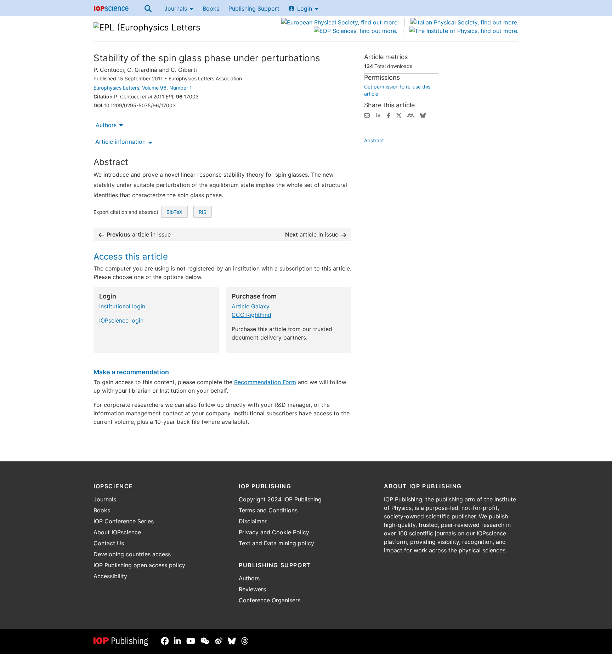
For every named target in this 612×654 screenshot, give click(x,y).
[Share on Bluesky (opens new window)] (423, 114)
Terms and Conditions (268, 510)
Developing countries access (132, 554)
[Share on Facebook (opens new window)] (388, 114)
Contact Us (109, 543)
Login (304, 8)
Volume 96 (154, 88)
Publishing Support (253, 8)
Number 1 (180, 88)
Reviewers (252, 589)
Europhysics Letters (116, 88)
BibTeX (174, 212)
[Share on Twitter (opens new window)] (399, 114)
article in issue (139, 234)
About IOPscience (117, 532)
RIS (202, 212)
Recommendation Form (265, 382)
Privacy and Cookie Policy (274, 532)
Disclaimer (253, 521)
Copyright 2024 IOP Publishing (280, 499)
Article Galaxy (251, 306)
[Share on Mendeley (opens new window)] (410, 114)
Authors (106, 125)
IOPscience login (121, 320)
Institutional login (122, 306)
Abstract (374, 140)
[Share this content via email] (367, 114)
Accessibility (110, 576)
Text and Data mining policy (276, 543)
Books (211, 8)
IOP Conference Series (124, 521)
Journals (175, 8)
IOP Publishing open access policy (139, 565)
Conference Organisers (269, 600)
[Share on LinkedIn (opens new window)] (378, 114)
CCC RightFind (251, 314)
